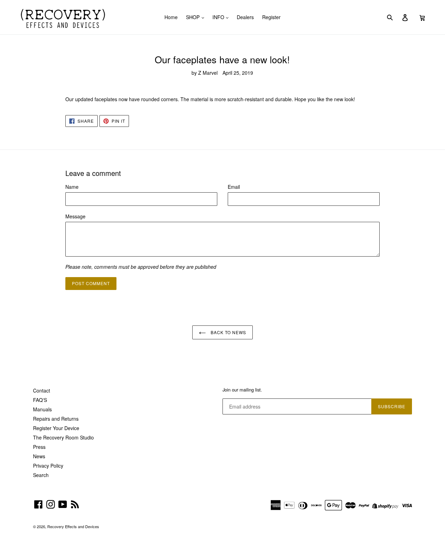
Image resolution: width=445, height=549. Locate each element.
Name (72, 186)
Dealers (245, 17)
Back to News (227, 332)
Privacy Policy (48, 465)
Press (39, 446)
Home (171, 17)
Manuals (42, 409)
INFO (219, 17)
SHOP (193, 17)
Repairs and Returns (56, 418)
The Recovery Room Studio (63, 437)
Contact (41, 390)
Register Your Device (56, 428)
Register (271, 17)
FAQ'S (40, 399)
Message (75, 216)
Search (41, 474)
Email (234, 186)
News (39, 456)
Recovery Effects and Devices (73, 526)
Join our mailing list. (242, 390)
